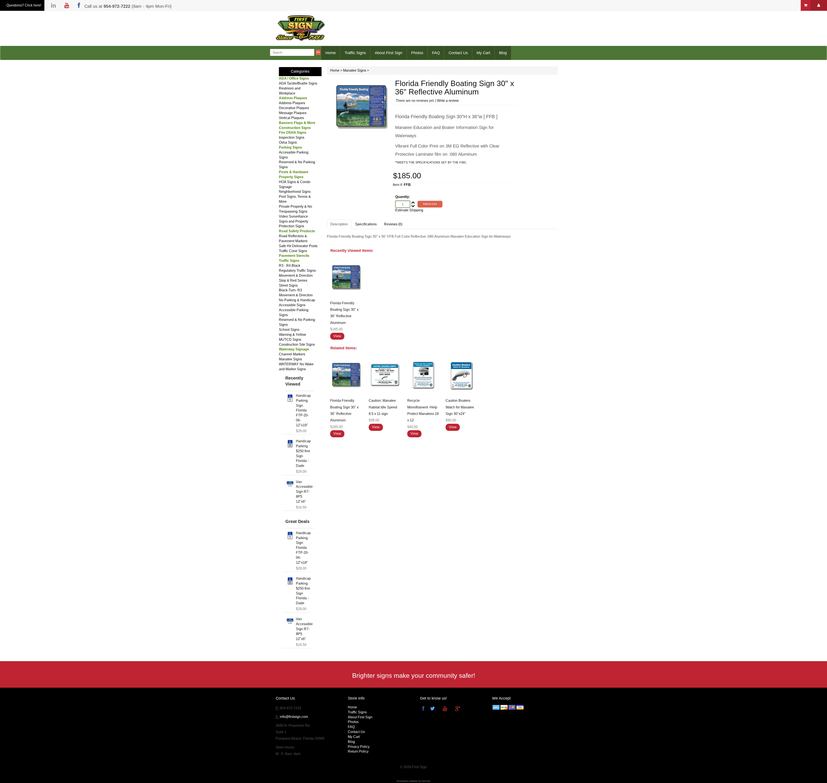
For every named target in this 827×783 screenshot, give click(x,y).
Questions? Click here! (23, 5)
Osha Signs (288, 142)
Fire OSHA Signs (292, 132)
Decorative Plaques (294, 108)
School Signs (289, 329)
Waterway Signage (294, 349)
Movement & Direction (296, 295)
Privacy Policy (359, 746)
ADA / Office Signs (294, 78)
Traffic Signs (355, 53)
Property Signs (291, 177)
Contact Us (458, 53)
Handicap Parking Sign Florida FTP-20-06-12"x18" (303, 410)
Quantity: (402, 197)
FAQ (436, 53)
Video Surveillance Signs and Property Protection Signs (293, 221)
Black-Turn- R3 (290, 290)
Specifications (366, 224)
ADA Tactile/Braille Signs (298, 83)
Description (339, 224)
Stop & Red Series (293, 280)
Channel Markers (292, 354)
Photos (417, 53)
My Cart (483, 53)
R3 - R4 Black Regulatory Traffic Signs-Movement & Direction (298, 270)
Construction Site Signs (297, 344)
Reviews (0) (393, 224)
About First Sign (388, 53)
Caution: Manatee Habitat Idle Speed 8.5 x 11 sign (383, 407)
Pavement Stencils (294, 255)
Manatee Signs (290, 359)
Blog (503, 53)
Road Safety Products (297, 231)
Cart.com (425, 781)
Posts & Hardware (293, 172)
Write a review (448, 100)
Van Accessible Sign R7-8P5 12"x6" (304, 491)
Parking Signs (290, 147)
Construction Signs (295, 128)
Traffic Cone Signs (293, 251)
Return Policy (358, 751)
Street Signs (288, 285)
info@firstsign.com (294, 717)
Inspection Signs (291, 137)
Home (330, 53)
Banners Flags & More (297, 123)
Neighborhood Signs (295, 191)
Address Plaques (293, 98)
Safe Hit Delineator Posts (298, 246)
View (337, 336)
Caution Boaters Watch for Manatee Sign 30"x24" (460, 407)
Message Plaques (292, 113)
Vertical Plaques (291, 118)
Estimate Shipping (409, 210)
